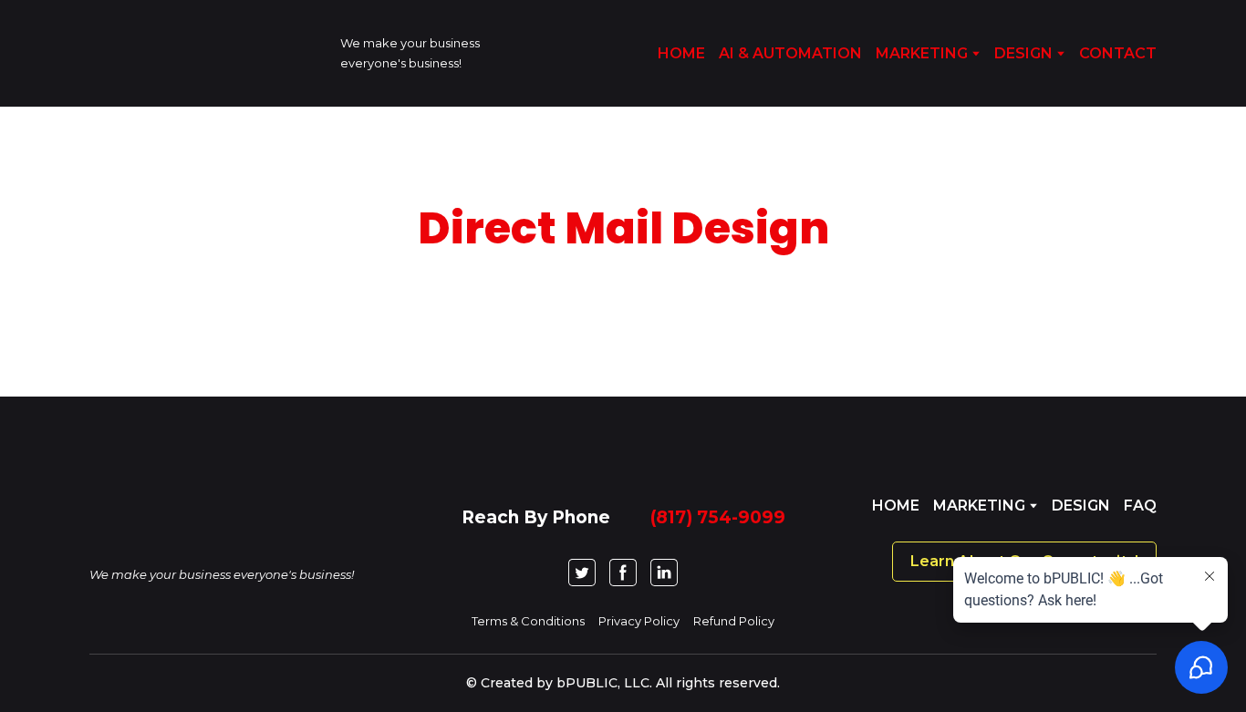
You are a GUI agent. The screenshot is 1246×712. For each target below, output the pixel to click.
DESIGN (1023, 53)
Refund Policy (733, 621)
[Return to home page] (201, 53)
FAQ (1140, 505)
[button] (582, 572)
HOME (681, 53)
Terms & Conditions (528, 621)
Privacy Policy (639, 621)
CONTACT (1118, 53)
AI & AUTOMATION (790, 53)
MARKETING (922, 53)
